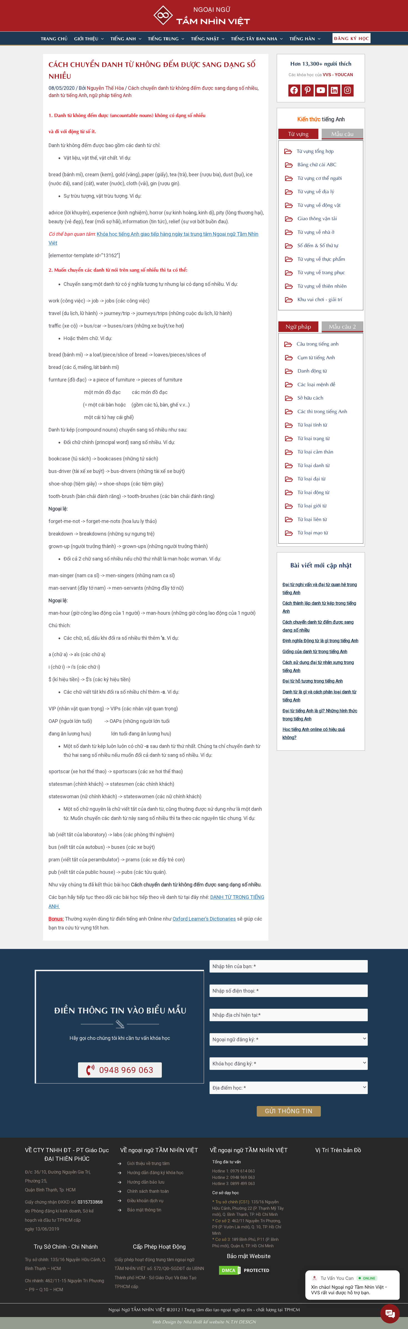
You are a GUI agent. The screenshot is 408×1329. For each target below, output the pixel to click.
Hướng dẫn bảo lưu (145, 1182)
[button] (101, 38)
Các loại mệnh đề (316, 384)
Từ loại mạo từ (313, 532)
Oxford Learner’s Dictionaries (204, 919)
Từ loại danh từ (313, 464)
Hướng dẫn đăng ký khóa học (155, 1172)
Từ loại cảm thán (315, 451)
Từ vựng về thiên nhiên (322, 285)
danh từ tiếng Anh (68, 95)
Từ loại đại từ (311, 478)
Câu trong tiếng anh (318, 343)
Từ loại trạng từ (313, 438)
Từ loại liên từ (312, 518)
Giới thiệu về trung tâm (148, 1163)
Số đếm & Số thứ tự (318, 245)
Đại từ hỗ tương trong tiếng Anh (313, 681)
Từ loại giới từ (312, 505)
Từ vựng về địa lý (316, 191)
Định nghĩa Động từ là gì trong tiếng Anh (320, 640)
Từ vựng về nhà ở (316, 231)
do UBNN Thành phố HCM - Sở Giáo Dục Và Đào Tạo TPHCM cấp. (159, 1277)
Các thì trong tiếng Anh (322, 411)
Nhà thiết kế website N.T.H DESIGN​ (219, 1321)
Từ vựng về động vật (319, 204)
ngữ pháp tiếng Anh (110, 95)
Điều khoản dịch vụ (145, 1200)
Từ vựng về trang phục (321, 272)
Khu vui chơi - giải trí (320, 299)
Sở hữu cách (310, 397)
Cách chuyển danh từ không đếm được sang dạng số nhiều (193, 88)
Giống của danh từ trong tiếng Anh (315, 651)
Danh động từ (312, 370)
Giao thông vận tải (317, 218)
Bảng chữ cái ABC (317, 164)
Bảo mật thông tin (144, 1210)
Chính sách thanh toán (148, 1191)
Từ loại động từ (313, 491)
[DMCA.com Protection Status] (245, 1270)
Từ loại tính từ (312, 424)
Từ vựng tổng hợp (315, 150)
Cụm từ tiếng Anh (316, 357)
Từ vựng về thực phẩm (321, 258)
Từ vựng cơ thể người (320, 177)
